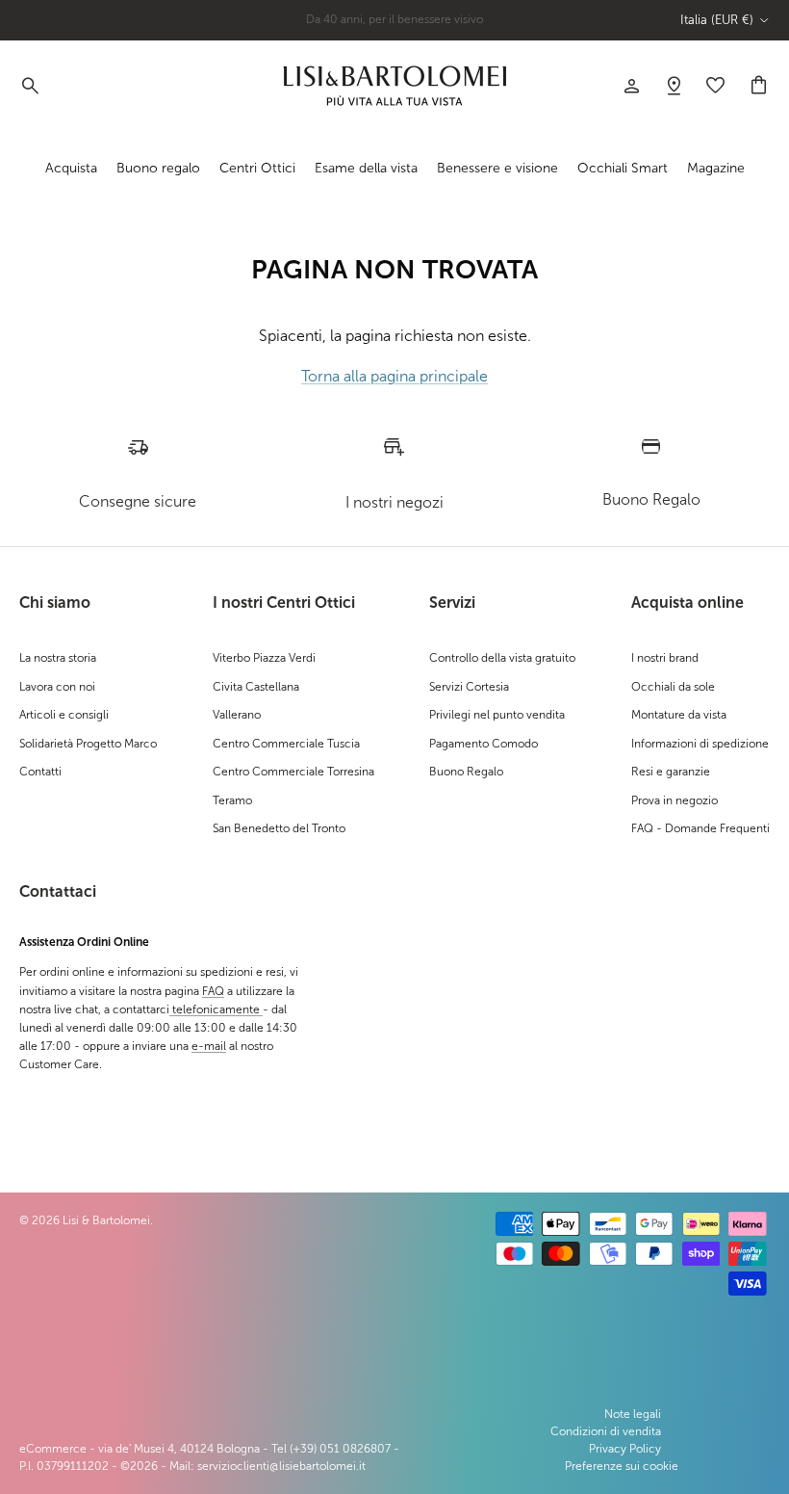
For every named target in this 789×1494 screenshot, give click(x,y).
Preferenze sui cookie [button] (621, 1466)
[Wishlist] (673, 85)
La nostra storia (57, 658)
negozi (431, 26)
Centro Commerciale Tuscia (286, 743)
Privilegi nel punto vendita (497, 714)
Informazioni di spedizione (700, 743)
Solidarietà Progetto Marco (88, 743)
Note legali (632, 1414)
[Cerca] (28, 86)
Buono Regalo (466, 771)
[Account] (631, 85)
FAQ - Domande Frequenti (700, 828)
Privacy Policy (625, 1448)
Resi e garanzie (670, 771)
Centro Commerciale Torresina (293, 771)
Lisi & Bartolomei (106, 1220)
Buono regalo (158, 168)
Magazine (716, 168)
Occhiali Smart (622, 168)
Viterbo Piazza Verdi (264, 658)
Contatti (40, 771)
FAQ (213, 991)
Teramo (232, 800)
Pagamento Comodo (483, 743)
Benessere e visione (497, 168)
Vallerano (237, 714)
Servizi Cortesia (469, 687)
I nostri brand (665, 658)
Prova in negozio (674, 800)
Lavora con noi (57, 687)
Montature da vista (678, 714)
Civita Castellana (256, 687)
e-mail (208, 1046)
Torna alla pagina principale (394, 376)
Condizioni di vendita (605, 1431)
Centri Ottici (257, 168)
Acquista (71, 168)
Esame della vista (366, 168)
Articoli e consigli (64, 714)
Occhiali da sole (673, 687)
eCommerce (53, 1448)
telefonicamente (216, 1009)
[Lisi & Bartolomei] (394, 85)
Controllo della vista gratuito (502, 658)
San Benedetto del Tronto (279, 828)
